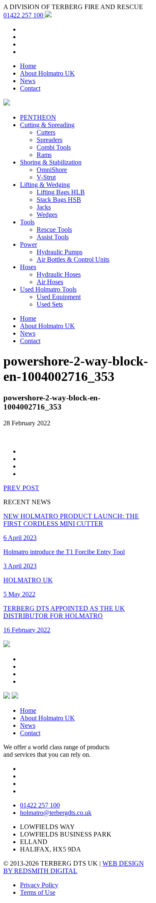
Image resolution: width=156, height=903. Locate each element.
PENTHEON (38, 117)
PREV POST (21, 487)
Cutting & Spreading (47, 124)
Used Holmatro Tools (48, 289)
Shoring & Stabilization (51, 162)
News (27, 80)
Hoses (28, 266)
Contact (30, 88)
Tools (27, 222)
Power (28, 244)
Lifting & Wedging (45, 184)
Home (28, 65)
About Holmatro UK (47, 73)
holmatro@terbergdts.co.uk (56, 812)
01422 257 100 (24, 15)
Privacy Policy (39, 884)
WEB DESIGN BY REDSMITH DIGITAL (73, 867)
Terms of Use (37, 892)
